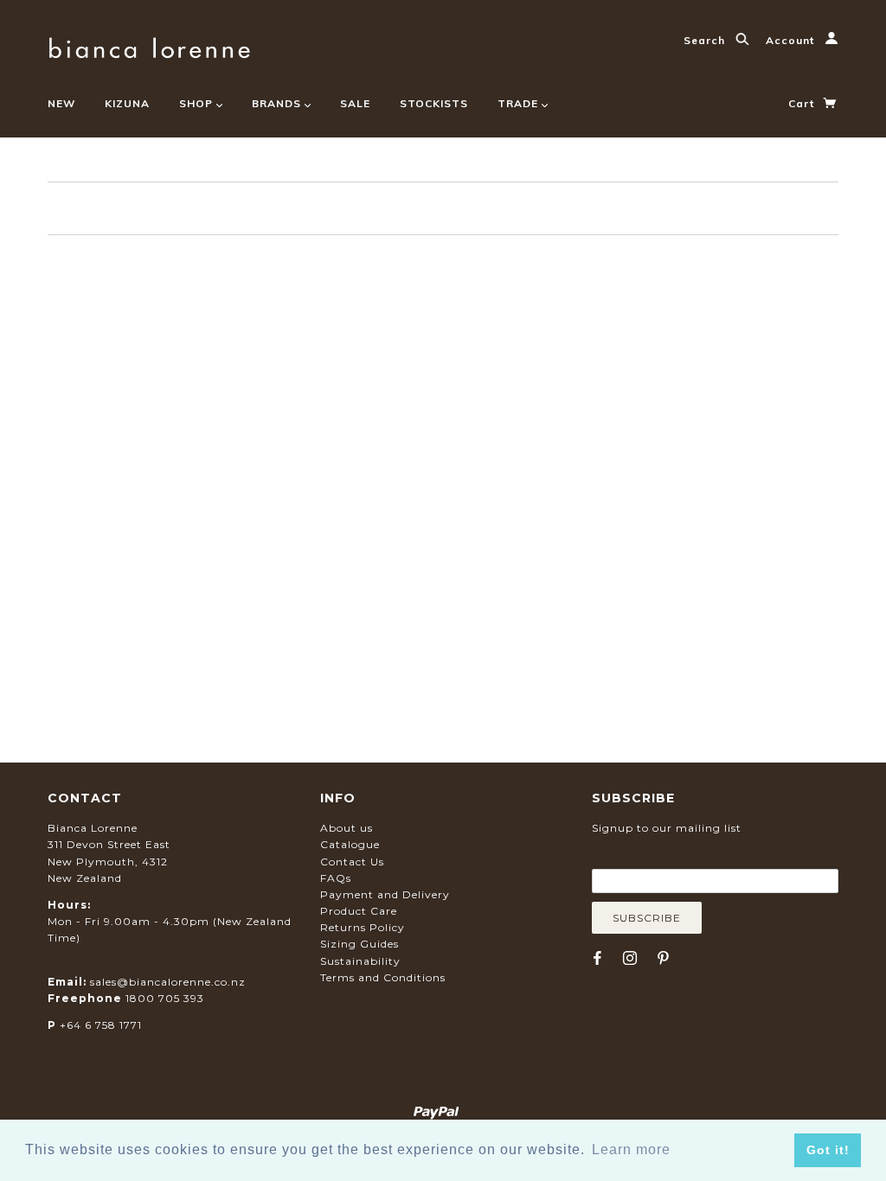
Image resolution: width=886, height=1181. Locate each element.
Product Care (358, 910)
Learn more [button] (631, 1149)
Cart (803, 103)
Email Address (676, 856)
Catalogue (350, 844)
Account (792, 40)
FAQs (335, 877)
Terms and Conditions (383, 977)
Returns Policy (362, 927)
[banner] (149, 45)
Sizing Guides (359, 943)
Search (706, 40)
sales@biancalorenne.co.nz (168, 981)
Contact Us (352, 861)
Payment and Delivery (385, 894)
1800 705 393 (164, 998)
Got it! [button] (828, 1150)
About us (346, 827)
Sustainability (360, 960)
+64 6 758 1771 (101, 1024)
